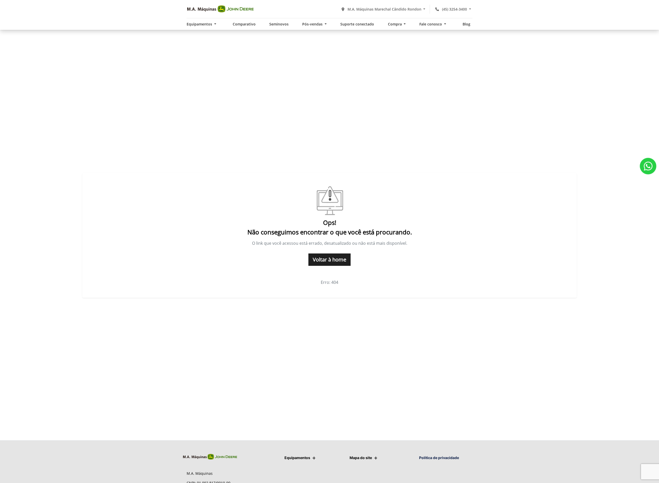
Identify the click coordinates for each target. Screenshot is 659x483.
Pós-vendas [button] (313, 24)
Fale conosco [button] (431, 24)
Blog (466, 24)
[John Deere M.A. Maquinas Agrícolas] (220, 9)
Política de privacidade (439, 457)
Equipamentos (297, 457)
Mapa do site (361, 457)
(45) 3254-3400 (454, 9)
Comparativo (244, 24)
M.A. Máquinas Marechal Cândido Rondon (384, 9)
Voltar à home (329, 259)
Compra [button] (395, 24)
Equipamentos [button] (200, 24)
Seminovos (279, 24)
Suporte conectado (357, 24)
